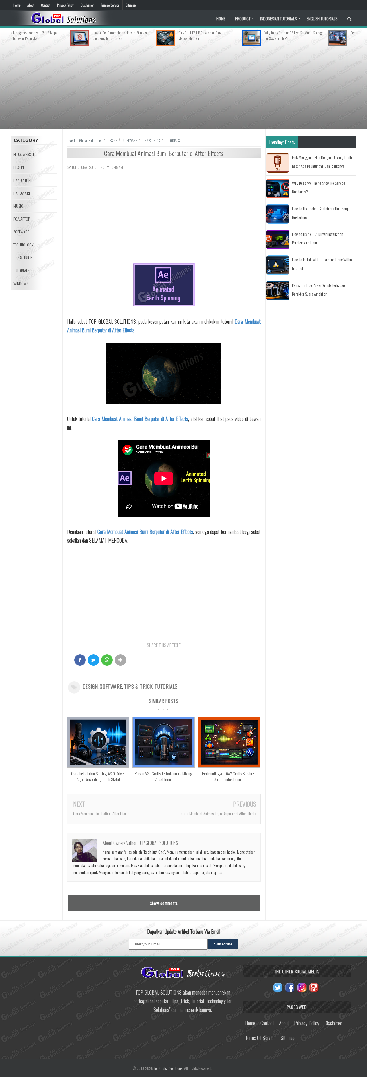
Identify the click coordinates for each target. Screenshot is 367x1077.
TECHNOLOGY (23, 245)
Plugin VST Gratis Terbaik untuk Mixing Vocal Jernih (163, 776)
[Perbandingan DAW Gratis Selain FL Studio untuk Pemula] (229, 765)
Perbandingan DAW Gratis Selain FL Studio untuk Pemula (229, 776)
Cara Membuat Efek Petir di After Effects (101, 813)
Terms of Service (110, 5)
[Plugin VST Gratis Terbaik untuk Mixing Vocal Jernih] (163, 765)
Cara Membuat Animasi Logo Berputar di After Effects (218, 813)
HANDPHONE (22, 180)
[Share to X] (93, 660)
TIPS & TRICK (138, 686)
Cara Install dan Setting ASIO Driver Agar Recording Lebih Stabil (98, 776)
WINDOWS (20, 283)
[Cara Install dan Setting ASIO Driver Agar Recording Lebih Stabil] (98, 765)
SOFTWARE (111, 686)
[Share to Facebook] (80, 660)
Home (16, 5)
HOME (220, 18)
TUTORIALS (166, 686)
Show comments (164, 903)
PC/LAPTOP (21, 219)
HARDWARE (21, 193)
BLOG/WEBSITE (23, 154)
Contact (45, 5)
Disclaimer (87, 5)
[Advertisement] (183, 86)
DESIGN (90, 686)
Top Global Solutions (168, 1068)
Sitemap (131, 5)
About (30, 5)
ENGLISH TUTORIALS (322, 18)
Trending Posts (281, 142)
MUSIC (18, 206)
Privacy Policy (65, 5)
